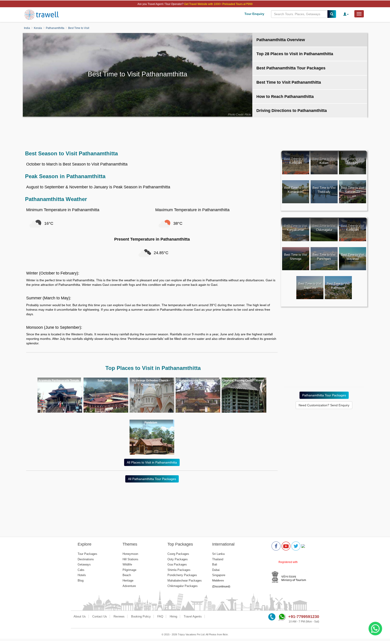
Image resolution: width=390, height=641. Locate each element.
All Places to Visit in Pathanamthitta (152, 462)
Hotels (82, 575)
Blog (81, 580)
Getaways (84, 564)
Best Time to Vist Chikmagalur (324, 228)
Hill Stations (130, 559)
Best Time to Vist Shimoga (295, 257)
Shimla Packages (178, 570)
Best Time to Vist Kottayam (295, 161)
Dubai (216, 570)
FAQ (160, 616)
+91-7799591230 (303, 616)
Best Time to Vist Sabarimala (352, 190)
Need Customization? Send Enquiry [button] (324, 405)
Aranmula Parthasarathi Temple (58, 380)
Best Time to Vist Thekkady (324, 190)
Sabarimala (105, 380)
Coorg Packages (178, 554)
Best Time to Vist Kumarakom (295, 190)
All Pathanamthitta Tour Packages (152, 479)
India (27, 28)
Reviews (119, 616)
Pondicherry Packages (182, 575)
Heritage (128, 580)
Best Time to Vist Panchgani (324, 257)
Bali (214, 564)
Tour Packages (87, 554)
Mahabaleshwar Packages (184, 580)
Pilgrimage (129, 570)
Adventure (129, 586)
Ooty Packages (177, 559)
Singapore (218, 575)
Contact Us (99, 616)
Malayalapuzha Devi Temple (197, 380)
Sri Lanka (218, 554)
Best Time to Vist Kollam (324, 161)
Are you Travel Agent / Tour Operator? (160, 4)
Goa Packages (177, 564)
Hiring (173, 616)
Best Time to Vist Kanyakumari (295, 228)
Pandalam (150, 422)
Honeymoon (130, 554)
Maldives (218, 580)
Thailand (217, 559)
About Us (80, 616)
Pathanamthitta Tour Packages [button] (324, 395)
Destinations (86, 559)
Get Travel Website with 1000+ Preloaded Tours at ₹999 (218, 4)
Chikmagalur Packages (182, 586)
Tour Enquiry (254, 14)
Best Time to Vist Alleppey (352, 161)
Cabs (81, 570)
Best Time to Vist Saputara (309, 286)
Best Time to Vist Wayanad (352, 257)
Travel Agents (193, 616)
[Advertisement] (195, 131)
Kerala (38, 28)
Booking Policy (141, 616)
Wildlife (127, 564)
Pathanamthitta (55, 28)
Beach (127, 575)
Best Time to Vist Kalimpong (338, 286)
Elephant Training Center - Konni (243, 380)
